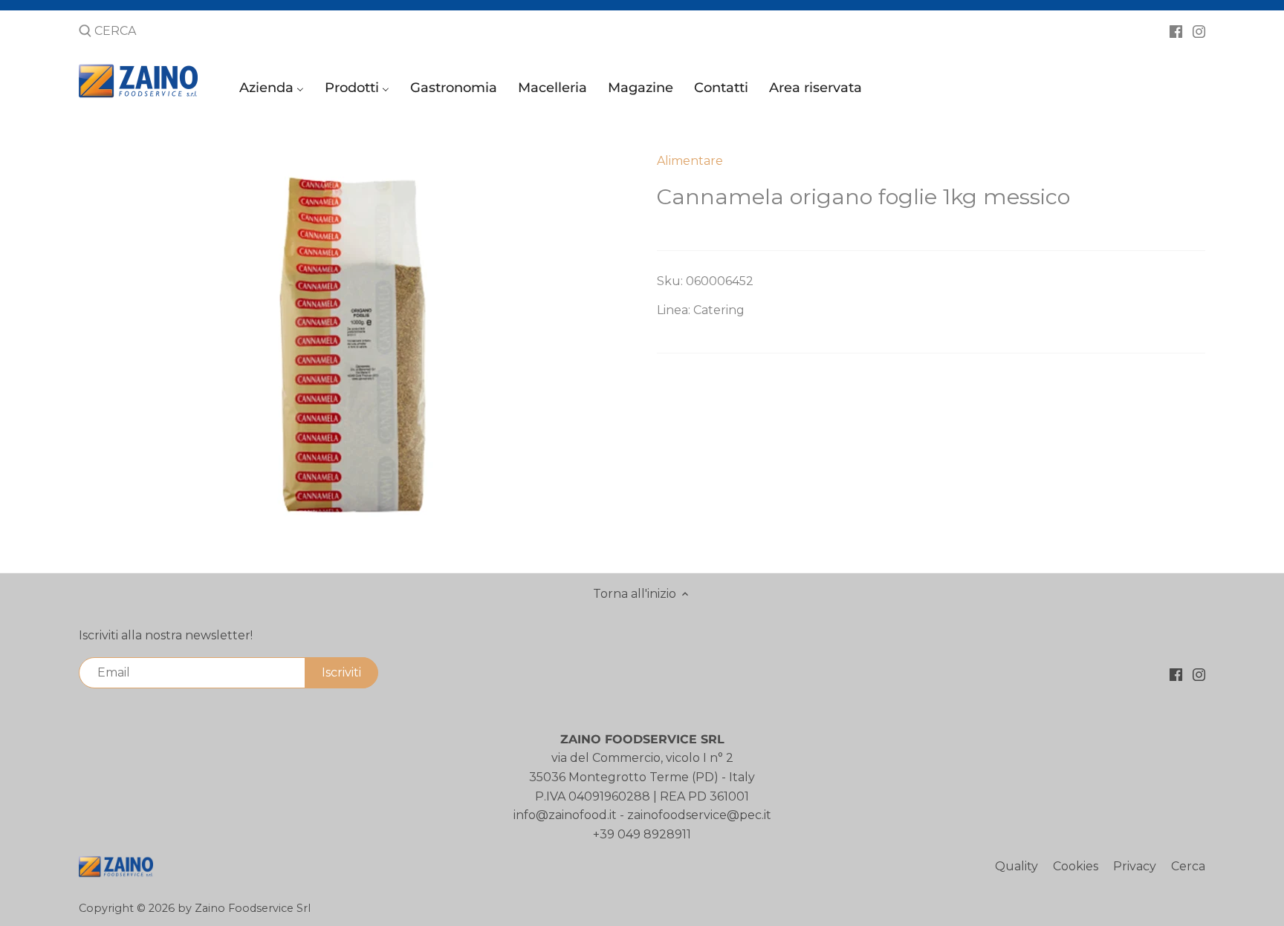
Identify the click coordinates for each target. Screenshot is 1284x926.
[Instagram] (1199, 30)
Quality (1016, 866)
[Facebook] (1176, 30)
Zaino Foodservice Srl (253, 908)
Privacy (1134, 866)
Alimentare (690, 161)
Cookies (1075, 866)
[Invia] (85, 32)
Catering (719, 310)
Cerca (1188, 866)
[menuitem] (273, 91)
